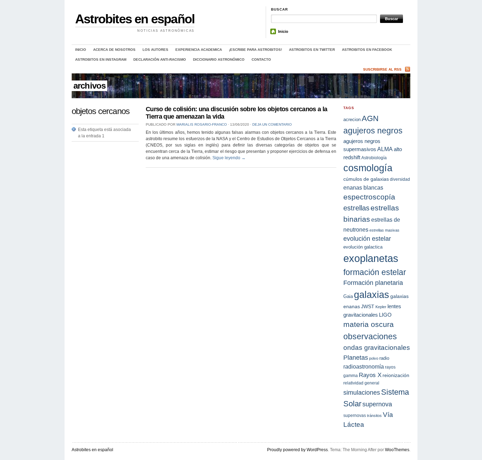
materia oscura (368, 324)
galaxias (371, 294)
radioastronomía (363, 366)
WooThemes (397, 449)
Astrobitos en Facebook (367, 50)
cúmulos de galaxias (366, 179)
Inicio (283, 31)
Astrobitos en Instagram (100, 59)
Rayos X (370, 375)
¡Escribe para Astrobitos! (255, 50)
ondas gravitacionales (376, 347)
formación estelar (374, 272)
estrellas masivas (384, 230)
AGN (370, 118)
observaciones (370, 336)
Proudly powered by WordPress (297, 449)
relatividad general (361, 383)
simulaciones (361, 392)
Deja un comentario (272, 124)
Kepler (380, 307)
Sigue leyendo (229, 157)
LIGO (385, 315)
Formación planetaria (373, 282)
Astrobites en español (134, 19)
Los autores (155, 50)
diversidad (400, 179)
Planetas (355, 357)
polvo (373, 358)
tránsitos (374, 415)
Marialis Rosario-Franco (201, 124)
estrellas (356, 208)
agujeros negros (373, 130)
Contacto (261, 59)
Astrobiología (374, 157)
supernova (377, 404)
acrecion (352, 119)
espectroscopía (369, 197)
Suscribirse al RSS (382, 69)
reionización (395, 375)
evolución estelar (367, 238)
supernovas (354, 415)
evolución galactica (362, 247)
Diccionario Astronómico (219, 59)
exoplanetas (370, 258)
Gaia (348, 296)
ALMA (385, 149)
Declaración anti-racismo (159, 59)
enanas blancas (363, 187)
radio (384, 358)
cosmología (367, 168)
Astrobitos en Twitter (312, 50)
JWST (367, 306)
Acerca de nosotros (114, 50)
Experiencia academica (198, 50)
